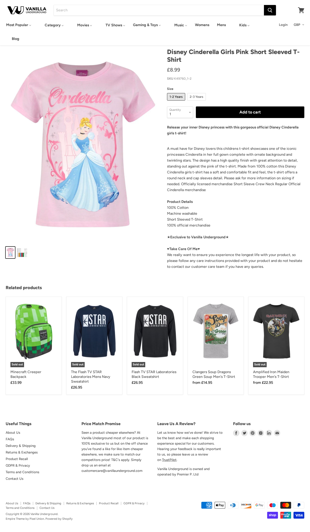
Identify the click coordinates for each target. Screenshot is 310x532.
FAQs (10, 439)
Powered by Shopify (59, 518)
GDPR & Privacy (18, 465)
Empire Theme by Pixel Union (25, 518)
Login (283, 25)
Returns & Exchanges (22, 452)
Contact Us (14, 479)
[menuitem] (18, 25)
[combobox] (159, 10)
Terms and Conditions (22, 472)
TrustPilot (169, 460)
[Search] (270, 10)
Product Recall (17, 459)
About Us (13, 433)
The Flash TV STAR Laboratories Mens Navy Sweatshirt (90, 377)
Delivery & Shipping (21, 446)
